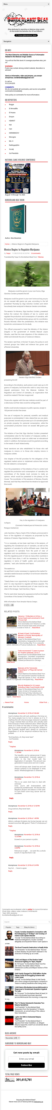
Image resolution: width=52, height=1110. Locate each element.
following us (38, 1102)
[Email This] (5, 605)
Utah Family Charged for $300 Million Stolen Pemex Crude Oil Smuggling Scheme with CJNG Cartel (30, 975)
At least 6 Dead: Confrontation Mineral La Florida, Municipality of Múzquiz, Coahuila (30, 635)
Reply (10, 742)
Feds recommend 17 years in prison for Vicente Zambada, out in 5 (31, 652)
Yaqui (8, 253)
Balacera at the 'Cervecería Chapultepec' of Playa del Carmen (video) (30, 670)
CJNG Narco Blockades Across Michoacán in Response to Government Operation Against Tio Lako (31, 989)
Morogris (12, 137)
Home (7, 244)
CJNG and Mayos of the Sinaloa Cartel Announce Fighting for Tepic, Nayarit (28, 961)
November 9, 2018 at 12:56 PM (29, 806)
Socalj (11, 149)
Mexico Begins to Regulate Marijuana (22, 249)
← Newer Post (8, 702)
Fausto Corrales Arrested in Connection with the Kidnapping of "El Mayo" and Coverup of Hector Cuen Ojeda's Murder (31, 934)
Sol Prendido (13, 153)
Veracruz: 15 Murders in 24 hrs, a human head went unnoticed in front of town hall (31, 618)
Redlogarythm (14, 145)
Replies (13, 746)
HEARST (12, 121)
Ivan (10, 129)
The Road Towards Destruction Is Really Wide (31, 947)
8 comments (36, 253)
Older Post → (44, 702)
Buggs (11, 104)
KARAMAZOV (14, 133)
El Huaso (12, 113)
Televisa (41, 257)
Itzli (10, 125)
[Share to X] (10, 605)
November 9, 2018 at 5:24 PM (28, 865)
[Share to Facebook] (12, 605)
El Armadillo (13, 108)
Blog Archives (29, 927)
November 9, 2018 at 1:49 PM (28, 818)
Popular (8, 927)
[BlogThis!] (7, 605)
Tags (17, 927)
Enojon (11, 117)
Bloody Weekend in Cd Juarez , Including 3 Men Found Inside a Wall (31, 686)
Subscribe (26, 1065)
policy (11, 95)
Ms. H (11, 141)
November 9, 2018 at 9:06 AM (28, 713)
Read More (36, 628)
